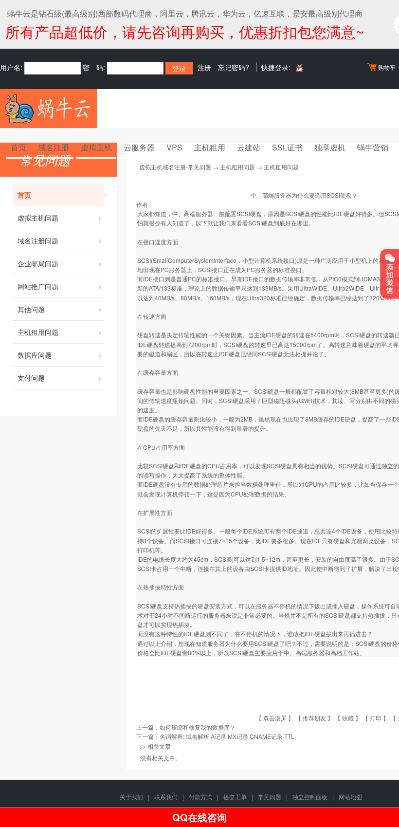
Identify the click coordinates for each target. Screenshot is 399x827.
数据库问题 (35, 355)
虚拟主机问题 (38, 217)
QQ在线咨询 (199, 817)
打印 (375, 718)
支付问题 (31, 378)
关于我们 (131, 796)
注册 (204, 67)
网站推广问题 (38, 286)
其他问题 (31, 309)
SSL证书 (287, 147)
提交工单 (235, 796)
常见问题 (269, 796)
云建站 (248, 147)
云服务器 (139, 147)
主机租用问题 (38, 332)
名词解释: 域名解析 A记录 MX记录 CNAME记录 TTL (227, 736)
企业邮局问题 (38, 263)
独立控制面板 (309, 796)
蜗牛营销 (372, 147)
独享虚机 (329, 147)
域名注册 (53, 147)
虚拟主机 (96, 147)
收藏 (348, 718)
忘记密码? (233, 67)
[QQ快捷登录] (299, 67)
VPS (174, 147)
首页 (18, 147)
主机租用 (209, 147)
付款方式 (200, 796)
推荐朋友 (314, 718)
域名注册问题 (38, 240)
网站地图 (350, 796)
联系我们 (166, 796)
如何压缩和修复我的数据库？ (198, 727)
